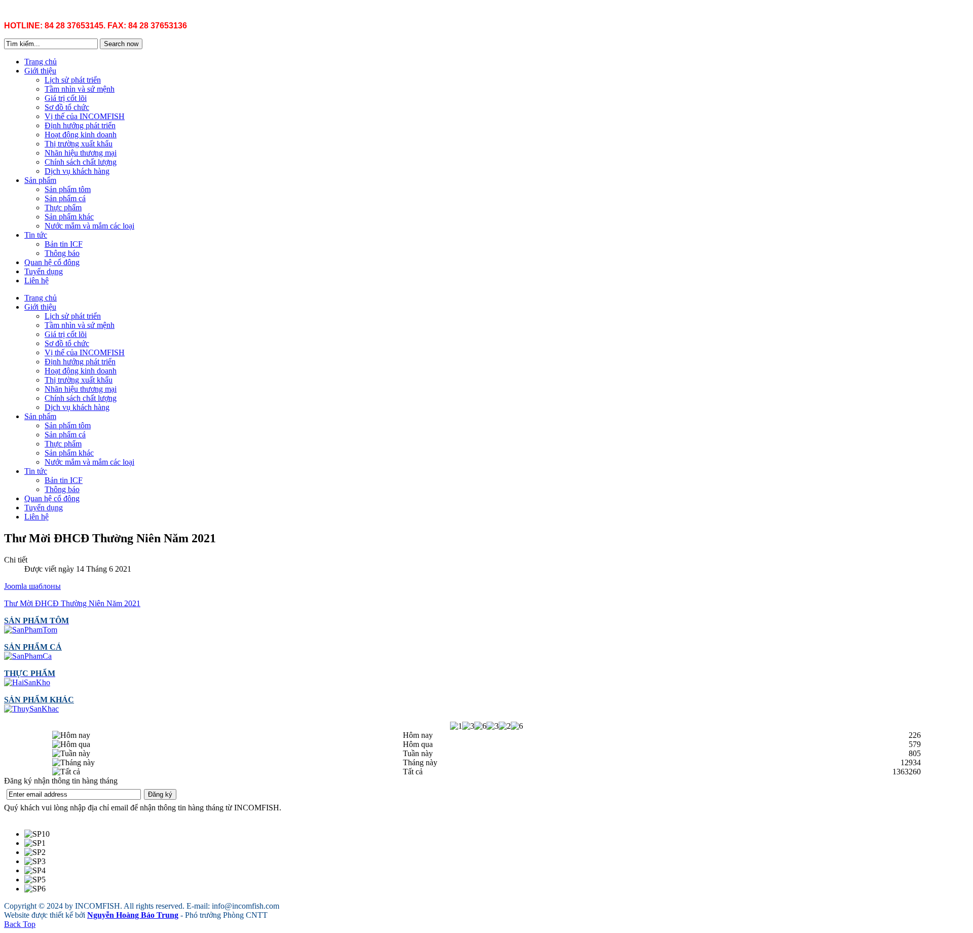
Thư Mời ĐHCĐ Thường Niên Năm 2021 (72, 603)
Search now (121, 44)
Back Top (19, 924)
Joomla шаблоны (32, 586)
